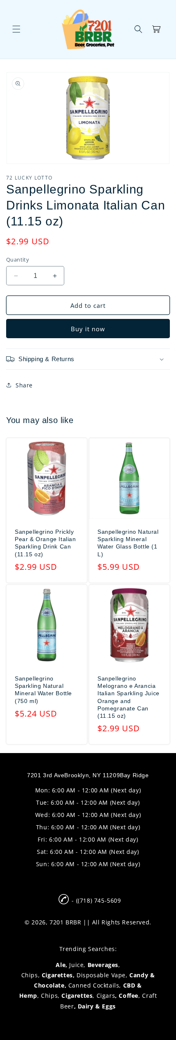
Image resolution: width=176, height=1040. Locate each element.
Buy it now (88, 329)
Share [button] (24, 385)
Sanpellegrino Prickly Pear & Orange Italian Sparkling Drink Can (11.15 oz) (45, 543)
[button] (16, 29)
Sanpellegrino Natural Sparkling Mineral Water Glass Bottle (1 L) (128, 543)
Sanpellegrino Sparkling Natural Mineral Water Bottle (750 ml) (43, 689)
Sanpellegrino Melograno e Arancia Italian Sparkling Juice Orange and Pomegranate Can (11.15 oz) (128, 697)
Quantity (17, 259)
